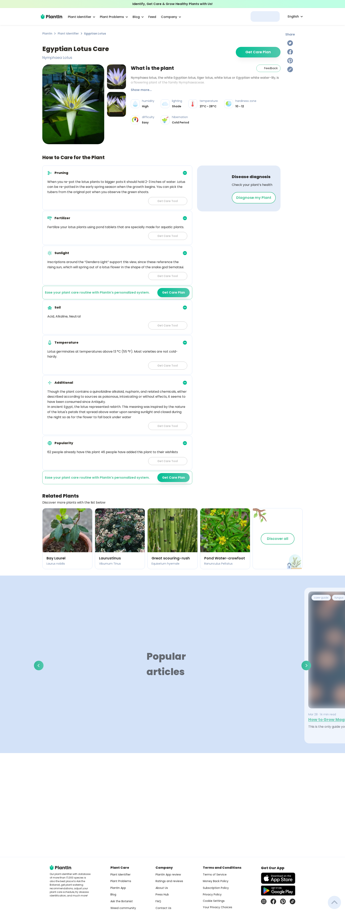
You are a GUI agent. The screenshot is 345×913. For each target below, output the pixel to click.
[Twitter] (290, 43)
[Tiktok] (292, 901)
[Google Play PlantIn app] (278, 890)
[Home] (51, 16)
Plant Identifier (68, 33)
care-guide (321, 597)
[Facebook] (290, 52)
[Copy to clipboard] (290, 69)
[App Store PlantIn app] (278, 878)
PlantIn (47, 33)
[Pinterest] (290, 60)
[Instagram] (264, 901)
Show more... (141, 90)
